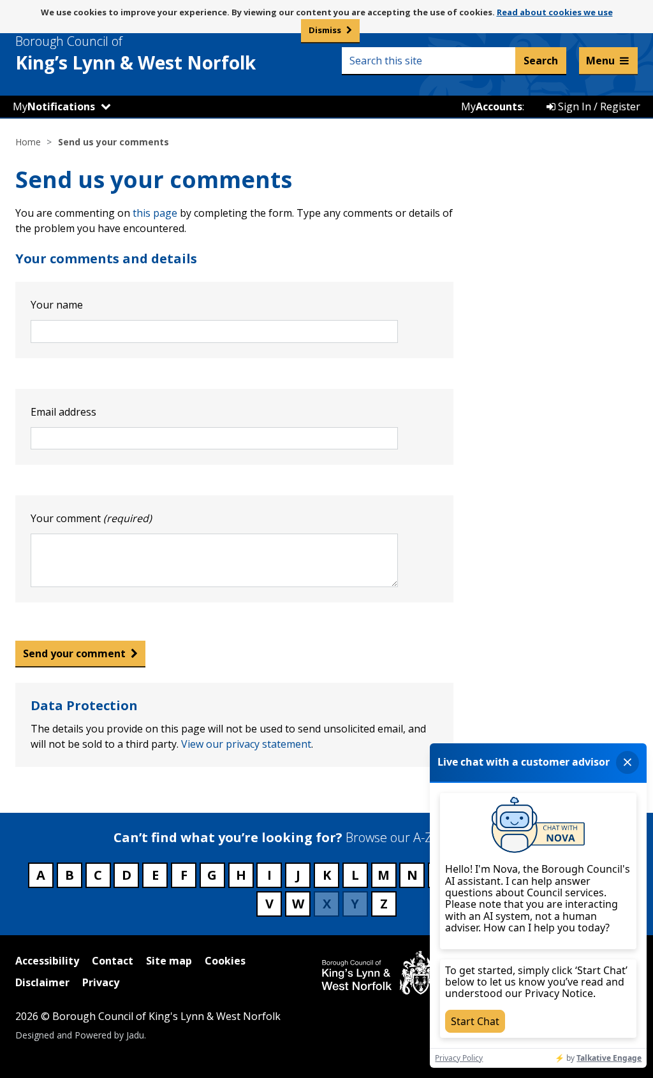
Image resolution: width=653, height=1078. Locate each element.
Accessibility (47, 961)
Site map (169, 961)
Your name (57, 305)
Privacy (100, 982)
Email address (63, 412)
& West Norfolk (135, 54)
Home (28, 142)
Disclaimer (42, 982)
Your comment (91, 518)
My (54, 106)
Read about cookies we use (555, 12)
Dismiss (325, 30)
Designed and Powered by (79, 1035)
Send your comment (74, 653)
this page (155, 213)
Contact (112, 961)
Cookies (225, 961)
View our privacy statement (246, 744)
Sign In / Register (597, 106)
